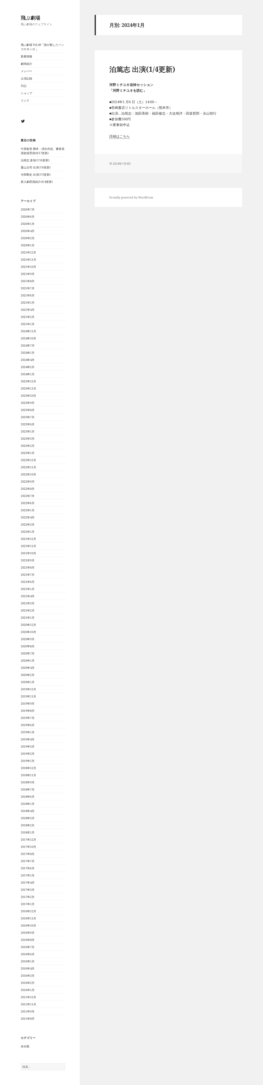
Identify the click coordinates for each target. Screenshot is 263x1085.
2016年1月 (28, 990)
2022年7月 (28, 496)
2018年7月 (28, 789)
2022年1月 (28, 532)
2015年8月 (28, 1019)
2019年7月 (28, 718)
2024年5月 (28, 353)
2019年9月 (28, 703)
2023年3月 (28, 439)
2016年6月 (28, 954)
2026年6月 (28, 217)
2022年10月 (28, 474)
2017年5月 (28, 875)
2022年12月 (28, 460)
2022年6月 (28, 503)
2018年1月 (28, 832)
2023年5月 (28, 431)
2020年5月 (28, 661)
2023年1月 (28, 453)
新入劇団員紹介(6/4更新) (37, 182)
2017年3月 (28, 890)
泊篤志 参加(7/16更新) (35, 160)
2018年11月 (28, 775)
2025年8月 (28, 281)
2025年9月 (28, 274)
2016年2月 (28, 983)
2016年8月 (28, 940)
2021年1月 (28, 618)
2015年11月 (28, 1004)
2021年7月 (28, 575)
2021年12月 (28, 539)
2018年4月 (28, 811)
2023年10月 (28, 396)
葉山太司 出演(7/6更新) (35, 167)
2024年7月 (28, 345)
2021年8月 (28, 567)
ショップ (26, 93)
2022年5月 (28, 510)
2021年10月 (28, 553)
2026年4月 (28, 231)
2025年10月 (28, 267)
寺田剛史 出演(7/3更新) (35, 175)
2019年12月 (28, 689)
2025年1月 (28, 324)
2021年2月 (28, 610)
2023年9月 (28, 403)
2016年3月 (28, 976)
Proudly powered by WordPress (131, 197)
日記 (23, 86)
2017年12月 (28, 840)
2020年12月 (28, 625)
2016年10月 (28, 925)
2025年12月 (28, 252)
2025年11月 (28, 260)
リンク (25, 100)
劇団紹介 (26, 64)
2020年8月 (28, 646)
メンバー (26, 71)
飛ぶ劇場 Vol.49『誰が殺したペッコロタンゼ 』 (42, 47)
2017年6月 (28, 868)
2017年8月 (28, 854)
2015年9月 (28, 1011)
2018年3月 (28, 818)
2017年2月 (28, 897)
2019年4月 (28, 739)
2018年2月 (28, 825)
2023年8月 (28, 410)
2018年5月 (28, 804)
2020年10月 (28, 632)
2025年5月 (28, 303)
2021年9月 (28, 560)
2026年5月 (28, 224)
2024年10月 (28, 338)
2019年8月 (28, 711)
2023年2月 (28, 446)
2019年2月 (28, 754)
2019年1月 (28, 761)
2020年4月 (28, 668)
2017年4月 (28, 883)
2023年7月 (28, 417)
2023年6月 (28, 424)
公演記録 (26, 78)
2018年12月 (28, 768)
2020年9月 (28, 639)
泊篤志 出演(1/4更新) (142, 69)
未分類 (25, 1046)
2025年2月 (28, 317)
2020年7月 (28, 653)
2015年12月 (28, 997)
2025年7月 (28, 288)
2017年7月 (28, 861)
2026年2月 (28, 238)
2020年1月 (28, 682)
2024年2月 (28, 367)
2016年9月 (28, 933)
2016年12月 (28, 911)
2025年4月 (28, 310)
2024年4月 (28, 360)
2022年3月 (28, 524)
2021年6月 (28, 582)
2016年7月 (28, 947)
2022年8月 (28, 489)
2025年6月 (28, 295)
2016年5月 (28, 961)
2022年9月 (28, 482)
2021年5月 (28, 589)
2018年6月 (28, 797)
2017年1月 (28, 904)
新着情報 (26, 56)
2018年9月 (28, 782)
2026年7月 (28, 209)
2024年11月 (28, 331)
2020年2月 (28, 675)
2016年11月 (28, 918)
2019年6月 (28, 725)
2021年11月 (28, 546)
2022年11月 (28, 467)
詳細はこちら (119, 136)
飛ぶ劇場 (30, 17)
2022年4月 (28, 517)
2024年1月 (28, 374)
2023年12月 (28, 381)
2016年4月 (28, 968)
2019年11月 (28, 696)
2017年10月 (28, 847)
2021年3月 (28, 603)
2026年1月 (28, 245)
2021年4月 (28, 596)
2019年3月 (28, 746)
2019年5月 (28, 732)
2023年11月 (28, 388)
